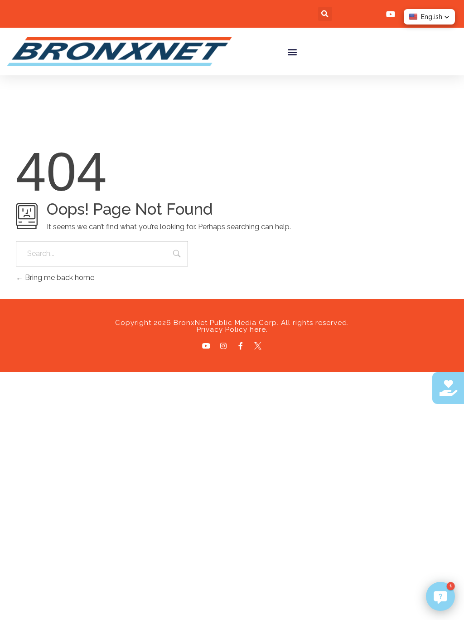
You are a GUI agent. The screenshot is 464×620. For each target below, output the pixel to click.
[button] (325, 14)
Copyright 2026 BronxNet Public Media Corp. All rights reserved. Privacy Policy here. (232, 326)
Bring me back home (58, 277)
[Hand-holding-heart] (448, 388)
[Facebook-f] (240, 345)
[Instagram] (223, 345)
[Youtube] (206, 345)
